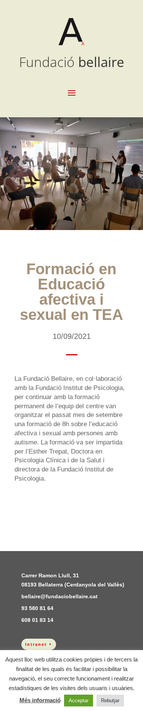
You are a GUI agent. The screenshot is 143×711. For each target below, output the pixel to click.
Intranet (36, 644)
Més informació (40, 700)
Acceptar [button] (78, 700)
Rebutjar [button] (110, 700)
